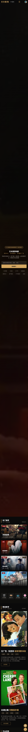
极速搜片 (14, 266)
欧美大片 (4, 273)
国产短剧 (11, 273)
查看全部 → (24, 522)
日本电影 (5, 271)
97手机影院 (18, 273)
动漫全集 (23, 271)
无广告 (16, 271)
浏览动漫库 (5, 723)
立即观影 (5, 664)
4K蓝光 (11, 271)
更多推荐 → (24, 608)
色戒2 (24, 273)
